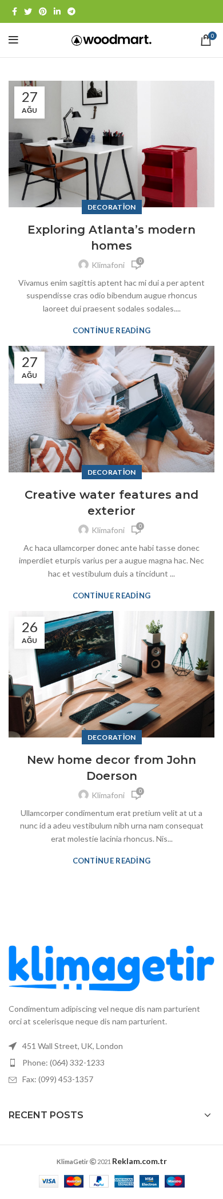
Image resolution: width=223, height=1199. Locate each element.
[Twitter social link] (28, 11)
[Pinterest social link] (42, 11)
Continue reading (112, 330)
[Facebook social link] (15, 11)
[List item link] (111, 1062)
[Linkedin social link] (57, 11)
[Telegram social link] (71, 11)
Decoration (111, 207)
